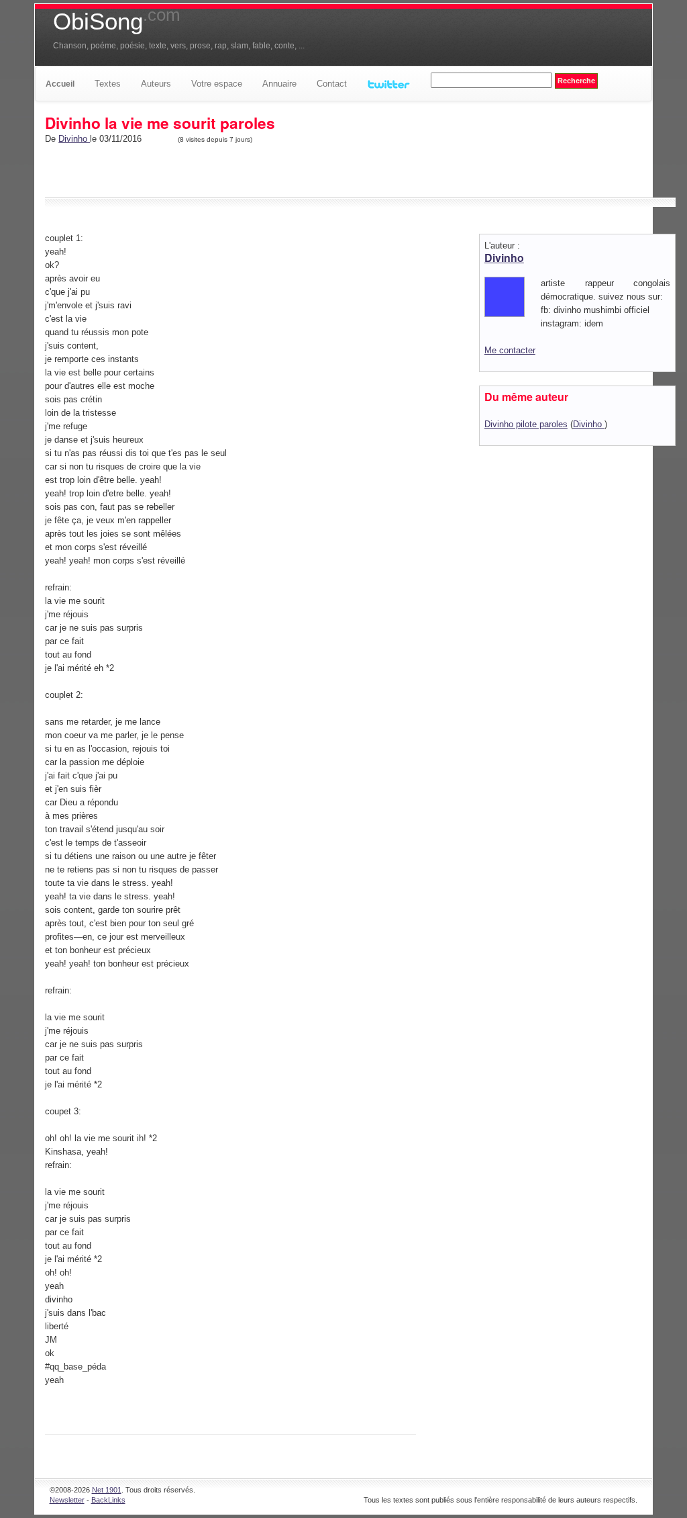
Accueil (60, 84)
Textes (108, 84)
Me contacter (509, 350)
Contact (332, 84)
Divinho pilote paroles (526, 424)
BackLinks (108, 1500)
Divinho (74, 139)
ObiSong (116, 21)
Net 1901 (106, 1490)
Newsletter (67, 1500)
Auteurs (156, 84)
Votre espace (216, 84)
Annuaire (279, 84)
